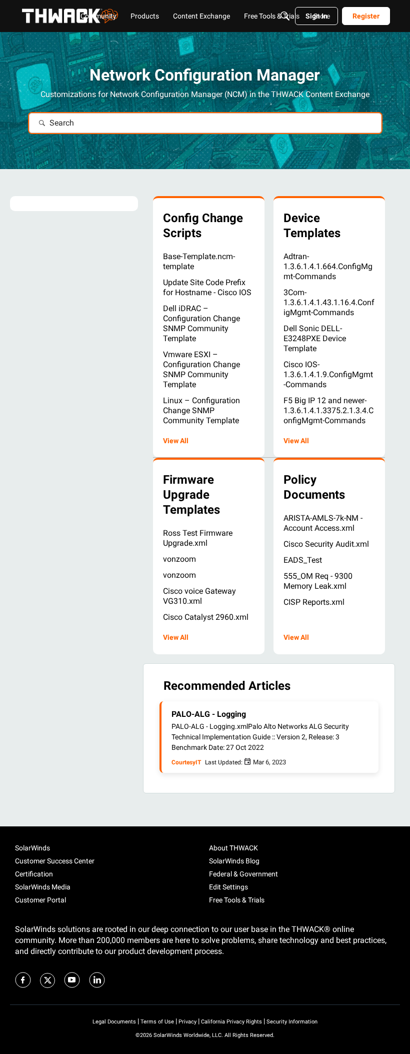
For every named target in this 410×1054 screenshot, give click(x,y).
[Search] (285, 16)
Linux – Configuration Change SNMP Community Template (201, 410)
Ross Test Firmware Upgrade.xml (197, 538)
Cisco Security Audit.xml (326, 544)
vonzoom (179, 559)
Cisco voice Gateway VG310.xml (199, 596)
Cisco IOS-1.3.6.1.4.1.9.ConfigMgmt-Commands (328, 374)
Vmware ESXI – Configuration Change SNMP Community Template (201, 369)
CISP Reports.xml (314, 602)
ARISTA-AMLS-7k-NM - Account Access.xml (323, 523)
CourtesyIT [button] (186, 762)
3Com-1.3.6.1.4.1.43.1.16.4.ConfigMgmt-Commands (329, 302)
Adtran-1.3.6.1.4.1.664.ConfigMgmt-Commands (328, 266)
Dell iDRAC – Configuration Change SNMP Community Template (201, 323)
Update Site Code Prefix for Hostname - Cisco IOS (207, 287)
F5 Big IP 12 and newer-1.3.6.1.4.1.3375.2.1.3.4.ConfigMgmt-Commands (329, 410)
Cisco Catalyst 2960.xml (205, 617)
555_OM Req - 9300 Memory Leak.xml (318, 581)
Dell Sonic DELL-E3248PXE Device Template (315, 338)
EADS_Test (303, 560)
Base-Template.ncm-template (199, 261)
